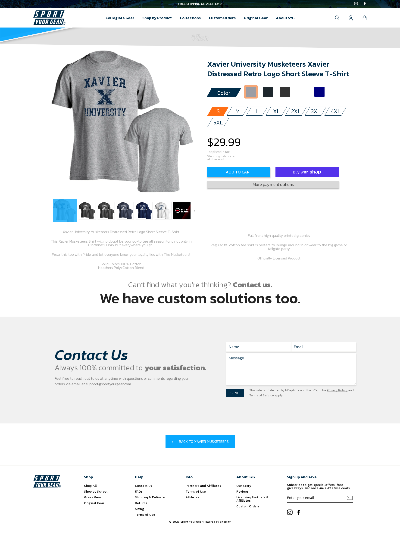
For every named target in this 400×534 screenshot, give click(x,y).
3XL (315, 111)
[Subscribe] (350, 498)
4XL (336, 111)
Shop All (90, 485)
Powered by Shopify (217, 522)
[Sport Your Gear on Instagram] (356, 4)
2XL (296, 111)
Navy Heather (336, 92)
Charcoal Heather (285, 92)
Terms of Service (261, 395)
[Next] (194, 210)
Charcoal (268, 92)
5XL (218, 122)
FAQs (139, 491)
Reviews (242, 491)
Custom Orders (222, 18)
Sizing (139, 508)
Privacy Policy (337, 390)
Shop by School (96, 491)
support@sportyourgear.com (108, 384)
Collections (190, 18)
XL (276, 111)
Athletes (192, 497)
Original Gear (256, 18)
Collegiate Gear (120, 18)
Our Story (243, 485)
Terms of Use (145, 514)
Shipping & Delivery (150, 497)
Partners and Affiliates (203, 485)
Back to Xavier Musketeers (203, 441)
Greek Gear (92, 497)
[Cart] (364, 18)
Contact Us (143, 485)
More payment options (273, 184)
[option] (200, 3)
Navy (319, 92)
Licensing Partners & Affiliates (252, 499)
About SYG (285, 18)
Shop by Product (157, 18)
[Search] (337, 18)
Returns (141, 503)
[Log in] (351, 18)
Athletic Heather (251, 92)
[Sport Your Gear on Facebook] (365, 4)
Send (235, 393)
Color (223, 93)
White (302, 92)
